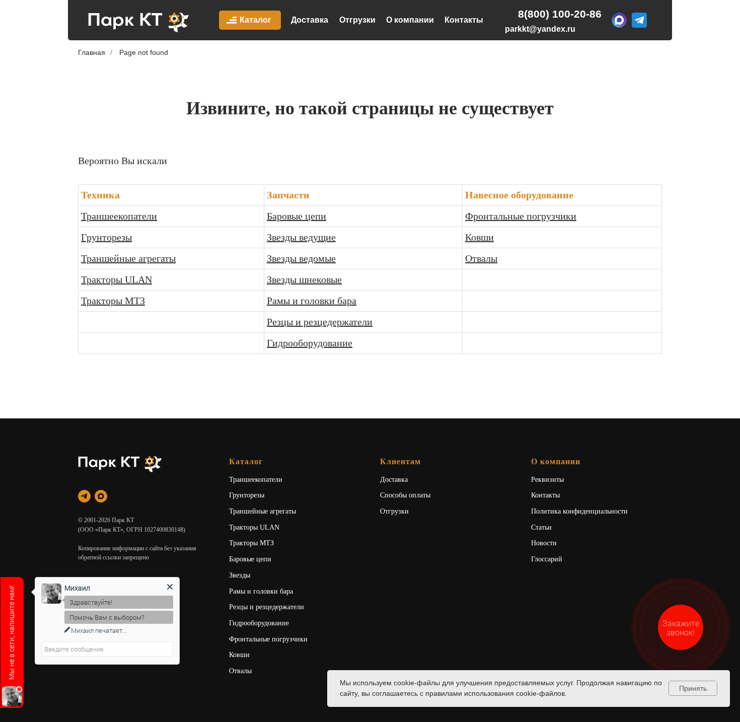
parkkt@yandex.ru (540, 29)
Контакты (464, 20)
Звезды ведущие (301, 237)
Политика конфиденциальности (579, 511)
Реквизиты (547, 479)
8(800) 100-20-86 (560, 14)
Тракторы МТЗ (113, 300)
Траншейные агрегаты (128, 258)
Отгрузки (357, 20)
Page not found (143, 52)
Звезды (239, 575)
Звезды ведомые (301, 258)
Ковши (479, 237)
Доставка (309, 20)
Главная (91, 52)
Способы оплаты (405, 495)
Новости (544, 543)
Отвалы (481, 258)
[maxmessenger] (101, 496)
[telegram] (84, 496)
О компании (410, 20)
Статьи (541, 527)
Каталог (255, 20)
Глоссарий (546, 559)
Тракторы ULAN (116, 279)
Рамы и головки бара (311, 300)
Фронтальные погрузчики (520, 216)
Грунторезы (106, 237)
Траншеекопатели (119, 216)
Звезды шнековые (304, 279)
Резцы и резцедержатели (320, 321)
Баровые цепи (296, 216)
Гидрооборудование (309, 342)
